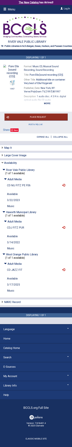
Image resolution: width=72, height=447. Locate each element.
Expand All (43, 137)
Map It (8, 147)
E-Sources (9, 366)
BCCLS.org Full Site (36, 407)
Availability (10, 162)
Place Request (38, 117)
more (47, 103)
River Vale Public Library (27, 41)
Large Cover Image (15, 155)
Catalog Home (11, 348)
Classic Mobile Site (36, 438)
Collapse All (60, 137)
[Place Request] (63, 185)
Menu (11, 9)
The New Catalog (29, 2)
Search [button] (7, 357)
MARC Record (12, 302)
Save (16, 130)
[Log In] (61, 8)
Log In (67, 8)
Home (6, 338)
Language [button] (9, 329)
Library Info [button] (10, 385)
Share (6, 129)
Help (6, 395)
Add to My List (35, 124)
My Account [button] (10, 376)
